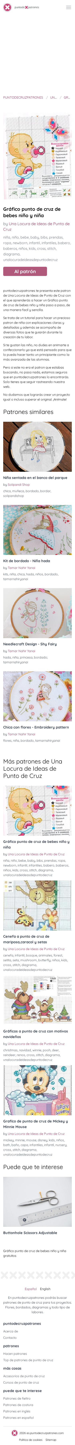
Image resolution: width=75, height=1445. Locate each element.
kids (32, 248)
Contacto (10, 1338)
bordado (32, 491)
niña (6, 237)
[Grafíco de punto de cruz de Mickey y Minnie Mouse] (37, 1090)
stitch (51, 248)
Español (31, 1289)
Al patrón (25, 271)
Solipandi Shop (19, 485)
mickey (8, 1140)
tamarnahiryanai (15, 579)
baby (34, 237)
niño (15, 237)
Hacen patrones (15, 1354)
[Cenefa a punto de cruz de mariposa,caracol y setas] (37, 905)
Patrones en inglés (16, 1411)
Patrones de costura (18, 1405)
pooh (47, 1050)
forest (58, 955)
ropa (7, 243)
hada (30, 574)
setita (7, 960)
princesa (26, 657)
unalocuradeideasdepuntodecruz (30, 259)
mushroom (28, 960)
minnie (20, 1140)
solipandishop (13, 496)
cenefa (8, 955)
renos (21, 1055)
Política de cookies (30, 1440)
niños (23, 248)
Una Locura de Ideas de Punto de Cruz (36, 854)
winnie (36, 1050)
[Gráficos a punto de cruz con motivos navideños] (37, 1000)
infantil (34, 243)
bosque (31, 955)
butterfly (44, 960)
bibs (44, 237)
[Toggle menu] (68, 7)
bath (6, 1145)
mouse (31, 1140)
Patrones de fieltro (17, 1398)
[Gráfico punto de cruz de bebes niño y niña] (37, 811)
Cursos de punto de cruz (21, 1382)
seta (16, 960)
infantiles (49, 243)
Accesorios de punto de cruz (24, 1376)
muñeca (18, 491)
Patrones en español (18, 1418)
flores (7, 740)
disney (42, 1140)
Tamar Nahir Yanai (21, 568)
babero (64, 243)
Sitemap (51, 1440)
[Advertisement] (37, 54)
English (45, 1289)
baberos (10, 248)
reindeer (9, 1055)
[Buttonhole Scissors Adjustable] (37, 1202)
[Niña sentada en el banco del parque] (37, 447)
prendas (56, 237)
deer (55, 1050)
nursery (61, 1145)
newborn (20, 243)
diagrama (11, 254)
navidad (25, 1050)
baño (15, 1145)
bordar (45, 491)
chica (7, 491)
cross (41, 248)
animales (45, 955)
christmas (10, 1050)
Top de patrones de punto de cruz (28, 1360)
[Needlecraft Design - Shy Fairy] (37, 613)
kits (5, 574)
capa (24, 1145)
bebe (24, 237)
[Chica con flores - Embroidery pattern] (37, 696)
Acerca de (10, 1331)
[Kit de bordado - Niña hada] (37, 530)
